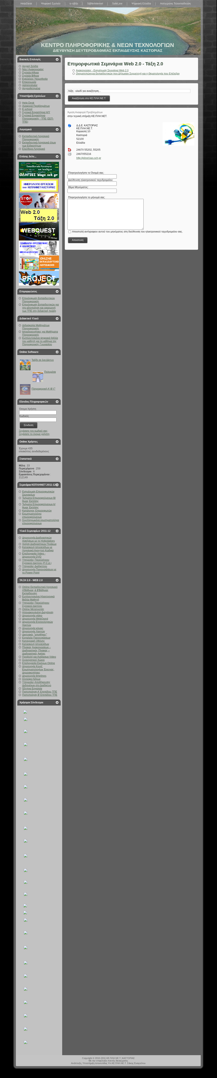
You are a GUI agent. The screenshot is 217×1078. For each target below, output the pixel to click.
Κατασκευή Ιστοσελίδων (35, 644)
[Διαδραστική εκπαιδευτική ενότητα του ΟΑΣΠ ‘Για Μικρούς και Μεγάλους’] (38, 834)
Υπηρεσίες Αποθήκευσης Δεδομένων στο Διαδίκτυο (36, 684)
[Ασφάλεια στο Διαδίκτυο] (38, 899)
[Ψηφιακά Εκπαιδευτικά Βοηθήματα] (38, 793)
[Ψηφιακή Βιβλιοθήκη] (38, 875)
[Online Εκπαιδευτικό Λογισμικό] (38, 863)
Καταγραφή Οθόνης (33, 640)
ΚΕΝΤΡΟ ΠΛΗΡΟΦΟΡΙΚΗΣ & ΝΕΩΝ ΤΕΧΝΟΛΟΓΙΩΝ (107, 45)
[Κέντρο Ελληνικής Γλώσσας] (38, 1035)
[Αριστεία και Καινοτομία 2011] (38, 752)
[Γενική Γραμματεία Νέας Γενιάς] (38, 1022)
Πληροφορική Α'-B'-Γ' (43, 388)
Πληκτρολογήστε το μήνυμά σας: (86, 197)
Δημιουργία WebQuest (35, 618)
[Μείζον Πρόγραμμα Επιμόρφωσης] (38, 849)
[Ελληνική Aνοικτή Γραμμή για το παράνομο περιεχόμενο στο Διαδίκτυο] (38, 887)
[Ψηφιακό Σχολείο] (38, 767)
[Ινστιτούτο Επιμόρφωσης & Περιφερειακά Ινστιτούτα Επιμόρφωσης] (38, 1009)
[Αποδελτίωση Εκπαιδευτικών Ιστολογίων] (25, 906)
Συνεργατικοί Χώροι (33, 660)
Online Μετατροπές (33, 609)
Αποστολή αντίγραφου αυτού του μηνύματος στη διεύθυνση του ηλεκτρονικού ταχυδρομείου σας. (127, 231)
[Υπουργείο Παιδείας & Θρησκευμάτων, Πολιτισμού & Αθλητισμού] (25, 712)
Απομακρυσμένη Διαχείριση (37, 612)
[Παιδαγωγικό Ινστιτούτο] (38, 969)
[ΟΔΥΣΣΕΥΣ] (38, 806)
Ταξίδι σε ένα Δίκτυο (43, 360)
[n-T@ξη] (38, 995)
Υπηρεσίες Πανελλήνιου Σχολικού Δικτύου (35, 604)
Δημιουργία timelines (34, 675)
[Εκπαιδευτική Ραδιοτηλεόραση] (38, 956)
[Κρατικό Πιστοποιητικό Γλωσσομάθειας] (38, 940)
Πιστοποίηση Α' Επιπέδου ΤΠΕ (39, 691)
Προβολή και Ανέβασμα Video (39, 656)
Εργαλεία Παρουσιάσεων (36, 637)
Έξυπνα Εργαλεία (32, 688)
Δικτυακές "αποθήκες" (34, 634)
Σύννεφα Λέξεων (31, 679)
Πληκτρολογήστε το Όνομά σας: (85, 172)
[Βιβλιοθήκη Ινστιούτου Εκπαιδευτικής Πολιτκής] (38, 737)
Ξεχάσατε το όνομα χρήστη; (34, 434)
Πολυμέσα (50, 371)
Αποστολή (78, 240)
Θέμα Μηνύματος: (77, 187)
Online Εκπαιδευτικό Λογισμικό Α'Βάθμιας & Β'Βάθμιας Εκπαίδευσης (40, 590)
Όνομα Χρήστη (27, 408)
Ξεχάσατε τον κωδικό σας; (33, 430)
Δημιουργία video (32, 615)
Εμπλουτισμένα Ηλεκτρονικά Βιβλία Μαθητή (38, 598)
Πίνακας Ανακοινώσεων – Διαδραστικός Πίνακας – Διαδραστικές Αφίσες (36, 650)
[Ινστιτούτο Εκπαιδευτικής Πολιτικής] (38, 724)
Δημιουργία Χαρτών (33, 631)
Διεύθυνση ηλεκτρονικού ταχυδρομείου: (90, 180)
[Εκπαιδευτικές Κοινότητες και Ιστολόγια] (25, 913)
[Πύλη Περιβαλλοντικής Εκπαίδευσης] (38, 1049)
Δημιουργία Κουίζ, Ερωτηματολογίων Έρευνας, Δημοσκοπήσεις (38, 669)
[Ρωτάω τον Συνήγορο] (38, 821)
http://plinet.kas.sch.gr (88, 158)
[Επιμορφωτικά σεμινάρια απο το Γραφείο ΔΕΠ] (38, 780)
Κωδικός (24, 416)
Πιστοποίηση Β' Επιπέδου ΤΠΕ (39, 694)
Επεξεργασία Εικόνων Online (38, 663)
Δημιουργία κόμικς (32, 628)
